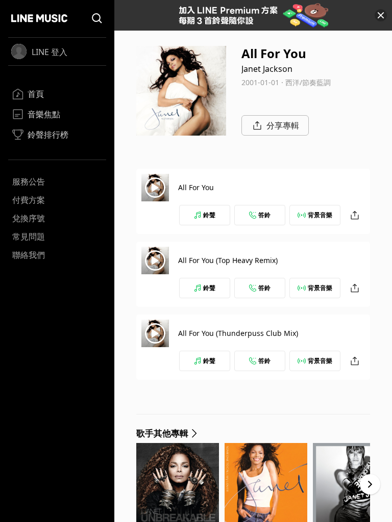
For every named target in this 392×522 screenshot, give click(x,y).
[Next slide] (370, 484)
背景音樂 (320, 215)
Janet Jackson (266, 68)
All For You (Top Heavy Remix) (228, 260)
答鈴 (264, 215)
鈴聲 (209, 215)
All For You (196, 187)
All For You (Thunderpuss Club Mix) (238, 333)
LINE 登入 (49, 52)
